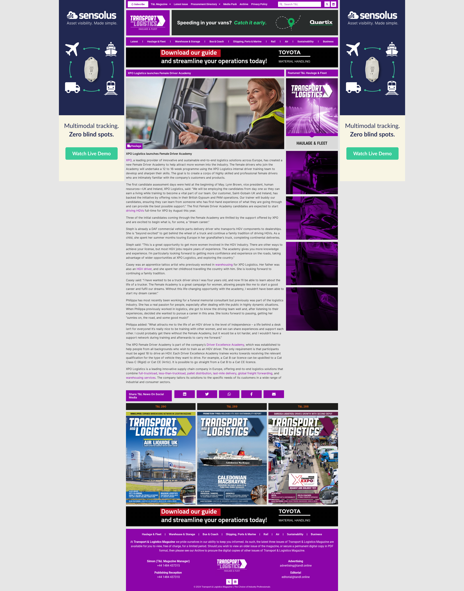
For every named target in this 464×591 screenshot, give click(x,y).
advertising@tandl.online (296, 565)
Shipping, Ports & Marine (247, 41)
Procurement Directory (204, 4)
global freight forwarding (255, 373)
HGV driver (144, 269)
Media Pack (230, 4)
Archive (244, 4)
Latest (134, 41)
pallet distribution (199, 373)
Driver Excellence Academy (225, 344)
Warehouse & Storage (187, 41)
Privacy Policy (259, 4)
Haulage (136, 146)
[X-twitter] (327, 4)
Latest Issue (181, 4)
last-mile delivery (224, 373)
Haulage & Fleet (156, 41)
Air (286, 41)
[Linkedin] (333, 4)
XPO (129, 160)
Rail (273, 41)
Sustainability (305, 41)
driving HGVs (135, 210)
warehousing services (141, 377)
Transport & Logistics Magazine (154, 542)
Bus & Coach (217, 41)
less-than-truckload (172, 373)
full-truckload (148, 373)
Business (328, 41)
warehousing (224, 264)
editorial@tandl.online (296, 577)
